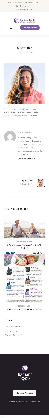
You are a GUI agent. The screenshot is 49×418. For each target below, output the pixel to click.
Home (18, 52)
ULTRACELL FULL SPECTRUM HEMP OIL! (25, 309)
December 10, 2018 (24, 306)
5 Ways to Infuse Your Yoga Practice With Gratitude (24, 246)
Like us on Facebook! (24, 393)
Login (2, 416)
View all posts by (26, 158)
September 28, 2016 (24, 241)
